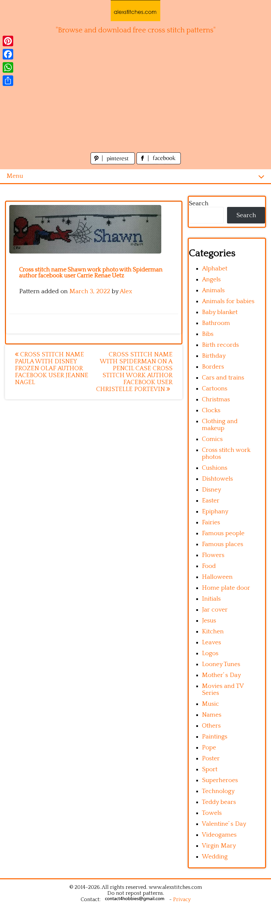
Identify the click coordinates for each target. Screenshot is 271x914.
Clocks (211, 410)
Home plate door (226, 587)
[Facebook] (8, 54)
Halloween (217, 577)
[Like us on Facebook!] (158, 162)
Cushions (214, 467)
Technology (218, 791)
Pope (209, 747)
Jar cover (215, 609)
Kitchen (213, 631)
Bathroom (216, 323)
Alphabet (214, 268)
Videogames (219, 834)
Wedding (215, 856)
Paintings (214, 736)
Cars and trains (223, 377)
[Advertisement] (135, 101)
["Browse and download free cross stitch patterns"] (135, 10)
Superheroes (220, 780)
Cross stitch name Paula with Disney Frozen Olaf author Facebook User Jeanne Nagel (51, 368)
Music (210, 703)
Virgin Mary (219, 845)
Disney (211, 489)
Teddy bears (219, 802)
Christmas (216, 399)
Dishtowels (217, 478)
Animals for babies (228, 301)
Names (211, 714)
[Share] (8, 80)
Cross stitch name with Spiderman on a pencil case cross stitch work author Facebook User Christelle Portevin (134, 372)
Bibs (207, 334)
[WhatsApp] (8, 67)
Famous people (223, 533)
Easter (210, 500)
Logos (210, 653)
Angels (211, 279)
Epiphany (215, 511)
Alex (126, 291)
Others (211, 725)
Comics (212, 439)
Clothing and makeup (220, 425)
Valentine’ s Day (224, 823)
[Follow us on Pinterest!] (113, 162)
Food (209, 566)
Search (199, 203)
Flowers (213, 555)
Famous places (222, 544)
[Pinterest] (8, 41)
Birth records (220, 344)
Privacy (182, 899)
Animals (213, 290)
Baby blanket (220, 312)
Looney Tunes (221, 664)
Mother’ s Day (221, 675)
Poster (211, 758)
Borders (213, 366)
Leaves (211, 642)
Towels (212, 813)
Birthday (214, 355)
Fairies (211, 522)
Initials (211, 598)
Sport (209, 769)
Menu (15, 176)
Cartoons (214, 388)
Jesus (209, 620)
